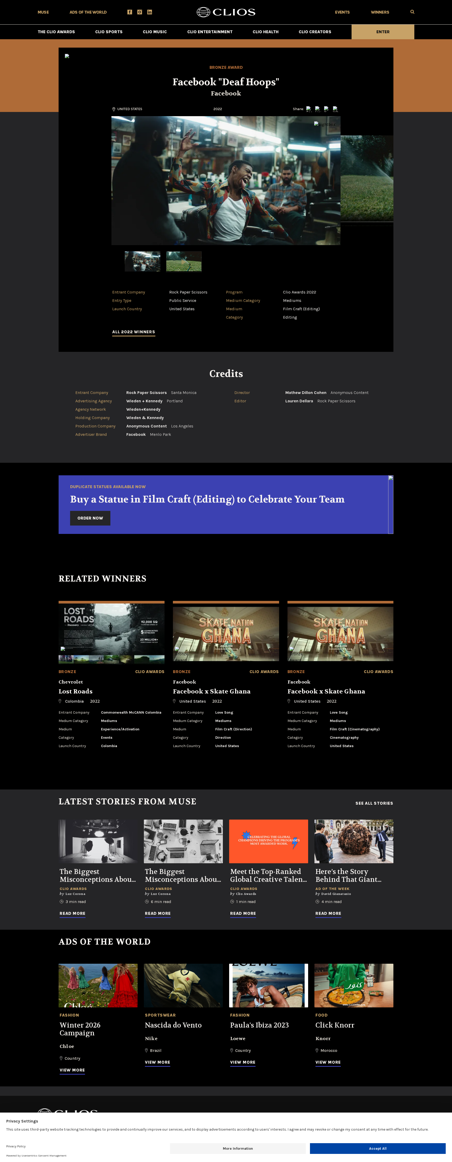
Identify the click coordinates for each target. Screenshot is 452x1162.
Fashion (69, 1015)
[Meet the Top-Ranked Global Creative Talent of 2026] (268, 841)
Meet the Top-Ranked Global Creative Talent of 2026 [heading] (268, 876)
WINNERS (380, 12)
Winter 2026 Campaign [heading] (80, 1029)
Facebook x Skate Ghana (212, 691)
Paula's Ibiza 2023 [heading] (259, 1025)
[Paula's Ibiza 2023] (268, 985)
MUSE (43, 12)
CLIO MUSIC (155, 31)
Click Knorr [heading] (334, 1025)
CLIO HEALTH (266, 31)
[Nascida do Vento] (183, 985)
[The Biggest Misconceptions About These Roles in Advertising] (183, 841)
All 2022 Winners (133, 331)
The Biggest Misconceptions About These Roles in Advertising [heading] (182, 876)
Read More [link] (73, 913)
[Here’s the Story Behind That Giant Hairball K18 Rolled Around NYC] (353, 841)
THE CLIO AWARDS (56, 31)
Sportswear (160, 1015)
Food (321, 1015)
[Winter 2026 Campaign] (98, 985)
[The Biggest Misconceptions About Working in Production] (98, 841)
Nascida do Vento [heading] (173, 1025)
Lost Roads (76, 691)
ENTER (383, 31)
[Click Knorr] (353, 985)
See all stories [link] (374, 803)
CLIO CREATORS (315, 31)
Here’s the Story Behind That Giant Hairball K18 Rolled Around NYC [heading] (348, 876)
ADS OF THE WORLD (88, 12)
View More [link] (72, 1070)
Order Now (90, 518)
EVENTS (342, 12)
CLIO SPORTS (109, 31)
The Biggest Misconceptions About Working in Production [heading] (97, 876)
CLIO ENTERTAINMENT (210, 31)
